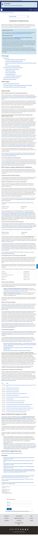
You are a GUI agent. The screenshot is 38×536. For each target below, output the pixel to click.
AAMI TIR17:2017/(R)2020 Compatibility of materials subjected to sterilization (16, 350)
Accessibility (6, 520)
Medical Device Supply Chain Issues (9, 79)
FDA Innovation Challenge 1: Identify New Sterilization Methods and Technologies (17, 85)
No (9, 505)
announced (13, 183)
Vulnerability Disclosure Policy (19, 523)
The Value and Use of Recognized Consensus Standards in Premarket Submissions (19, 404)
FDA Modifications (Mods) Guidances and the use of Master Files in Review (18, 406)
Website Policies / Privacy (19, 518)
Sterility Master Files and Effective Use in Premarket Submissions (16, 393)
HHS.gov (31, 518)
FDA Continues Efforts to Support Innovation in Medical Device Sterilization (16, 460)
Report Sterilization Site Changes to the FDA (11, 77)
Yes (9, 502)
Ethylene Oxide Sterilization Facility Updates (11, 83)
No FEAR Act (19, 520)
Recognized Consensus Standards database (17, 337)
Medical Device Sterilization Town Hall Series (14, 33)
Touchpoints (26, 511)
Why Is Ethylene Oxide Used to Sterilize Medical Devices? (15, 59)
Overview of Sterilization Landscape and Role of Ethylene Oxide (16, 411)
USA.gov (31, 520)
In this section (13, 16)
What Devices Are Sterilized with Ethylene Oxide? (14, 61)
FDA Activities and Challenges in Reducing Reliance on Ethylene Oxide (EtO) (18, 409)
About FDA (6, 518)
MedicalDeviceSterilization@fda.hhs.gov (8, 380)
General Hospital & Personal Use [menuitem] (7, 493)
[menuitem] (18, 487)
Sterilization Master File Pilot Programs (12, 69)
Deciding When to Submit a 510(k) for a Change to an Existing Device (21, 145)
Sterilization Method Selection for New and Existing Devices (15, 400)
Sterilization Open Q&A (9, 398)
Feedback (37, 266)
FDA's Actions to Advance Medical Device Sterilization (12, 67)
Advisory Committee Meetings (10, 72)
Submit (9, 509)
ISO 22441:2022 (19, 344)
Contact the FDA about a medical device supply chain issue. (11, 453)
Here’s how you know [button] (19, 0)
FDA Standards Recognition (10, 74)
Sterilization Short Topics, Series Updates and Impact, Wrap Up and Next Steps (18, 385)
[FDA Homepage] (1, 9)
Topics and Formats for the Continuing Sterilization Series (15, 402)
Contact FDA (12, 529)
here (22, 5)
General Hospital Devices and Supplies (7, 12)
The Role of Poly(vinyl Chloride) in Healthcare (16, 479)
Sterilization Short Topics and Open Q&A (12, 389)
